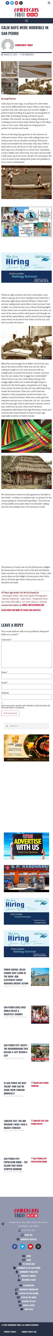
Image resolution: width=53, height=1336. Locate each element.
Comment (6, 640)
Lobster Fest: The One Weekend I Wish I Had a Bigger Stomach (15, 1124)
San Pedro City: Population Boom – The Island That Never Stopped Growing (16, 1164)
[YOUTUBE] (16, 3)
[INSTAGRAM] (21, 3)
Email (4, 683)
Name (4, 672)
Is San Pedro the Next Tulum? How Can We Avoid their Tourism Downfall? (15, 1088)
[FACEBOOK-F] (7, 3)
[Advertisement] (26, 534)
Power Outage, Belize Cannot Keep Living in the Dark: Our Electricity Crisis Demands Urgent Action (16, 976)
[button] (49, 3)
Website (5, 693)
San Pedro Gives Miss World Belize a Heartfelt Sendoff (15, 1011)
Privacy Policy (10, 1331)
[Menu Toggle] (26, 20)
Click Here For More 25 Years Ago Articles (21, 610)
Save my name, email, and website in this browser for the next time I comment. (26, 707)
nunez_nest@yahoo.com (33, 604)
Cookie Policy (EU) (29, 1331)
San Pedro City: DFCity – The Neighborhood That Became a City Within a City (16, 1050)
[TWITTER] (12, 3)
